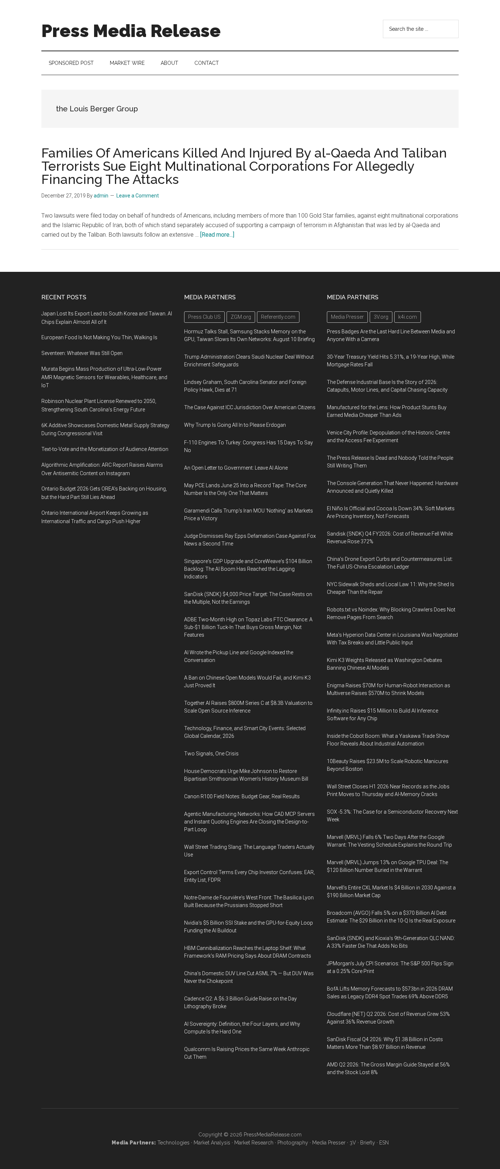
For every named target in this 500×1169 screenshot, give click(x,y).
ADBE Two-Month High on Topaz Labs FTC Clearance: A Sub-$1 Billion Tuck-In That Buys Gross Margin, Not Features (248, 627)
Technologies (173, 1143)
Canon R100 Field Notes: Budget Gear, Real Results (242, 796)
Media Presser (329, 1143)
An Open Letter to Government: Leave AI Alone (236, 468)
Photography (292, 1143)
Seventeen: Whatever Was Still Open (82, 353)
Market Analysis (212, 1143)
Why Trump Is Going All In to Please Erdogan (235, 425)
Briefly (367, 1143)
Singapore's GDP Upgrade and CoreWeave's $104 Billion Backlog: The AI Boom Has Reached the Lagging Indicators (248, 569)
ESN (384, 1143)
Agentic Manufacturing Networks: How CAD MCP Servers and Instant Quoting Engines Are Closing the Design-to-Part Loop (249, 821)
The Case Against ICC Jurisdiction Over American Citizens (250, 407)
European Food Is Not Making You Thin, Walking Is (99, 337)
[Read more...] (217, 234)
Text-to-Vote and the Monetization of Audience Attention (104, 449)
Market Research (253, 1143)
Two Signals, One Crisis (211, 753)
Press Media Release (131, 31)
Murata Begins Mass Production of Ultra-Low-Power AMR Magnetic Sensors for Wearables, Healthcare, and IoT (104, 377)
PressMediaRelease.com (273, 1134)
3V (353, 1143)
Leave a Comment (137, 196)
